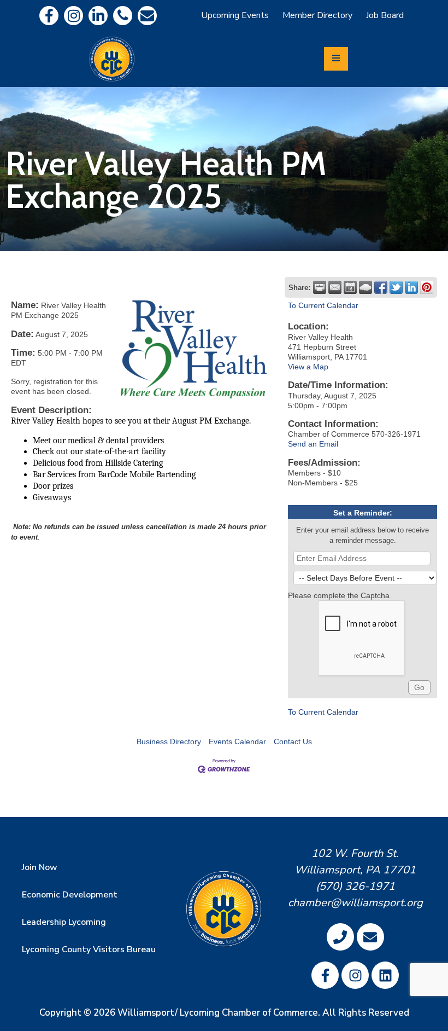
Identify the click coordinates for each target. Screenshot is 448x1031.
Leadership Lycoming (64, 922)
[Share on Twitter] (396, 287)
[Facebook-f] (48, 15)
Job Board (385, 15)
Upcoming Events (235, 15)
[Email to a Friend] (334, 287)
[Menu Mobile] (336, 59)
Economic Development (69, 895)
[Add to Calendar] (350, 287)
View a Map (308, 366)
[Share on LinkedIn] (411, 287)
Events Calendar (237, 741)
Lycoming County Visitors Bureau (89, 949)
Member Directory (317, 15)
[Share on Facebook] (380, 287)
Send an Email (313, 443)
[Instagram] (73, 15)
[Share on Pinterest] (426, 287)
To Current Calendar (323, 305)
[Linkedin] (98, 15)
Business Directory (169, 741)
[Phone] (122, 15)
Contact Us (293, 741)
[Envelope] (147, 15)
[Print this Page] (319, 287)
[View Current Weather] (365, 287)
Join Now (39, 867)
